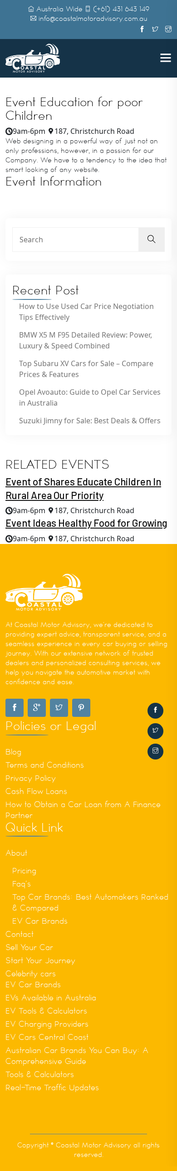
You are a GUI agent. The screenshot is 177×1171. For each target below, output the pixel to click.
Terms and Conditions (44, 764)
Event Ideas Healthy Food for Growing (86, 523)
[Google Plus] (37, 708)
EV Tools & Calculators (46, 1010)
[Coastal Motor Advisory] (32, 58)
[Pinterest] (81, 708)
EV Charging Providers (46, 1024)
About (16, 852)
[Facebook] (155, 711)
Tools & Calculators (39, 1074)
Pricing (24, 870)
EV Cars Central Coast (46, 1037)
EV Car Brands (40, 921)
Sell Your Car (29, 947)
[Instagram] (155, 751)
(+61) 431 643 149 (121, 9)
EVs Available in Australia (50, 997)
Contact (19, 934)
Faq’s (21, 883)
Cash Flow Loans (36, 791)
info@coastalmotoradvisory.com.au (93, 19)
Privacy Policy (30, 778)
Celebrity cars (30, 973)
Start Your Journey (40, 960)
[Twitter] (155, 731)
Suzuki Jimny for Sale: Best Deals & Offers (90, 421)
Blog (13, 751)
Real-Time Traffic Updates (52, 1087)
